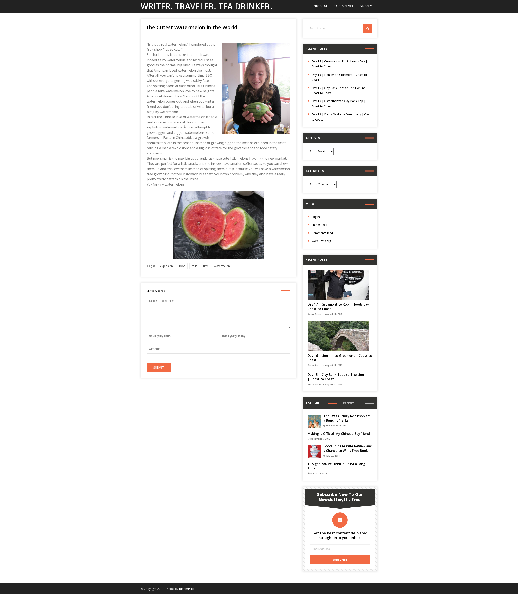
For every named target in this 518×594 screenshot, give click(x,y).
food (182, 266)
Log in (316, 217)
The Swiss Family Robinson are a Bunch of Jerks (347, 418)
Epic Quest (319, 5)
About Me (367, 5)
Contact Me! (343, 5)
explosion (166, 266)
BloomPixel (186, 589)
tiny (205, 266)
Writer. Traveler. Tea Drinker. (206, 6)
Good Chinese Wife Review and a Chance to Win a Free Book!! (347, 448)
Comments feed (322, 233)
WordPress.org (321, 241)
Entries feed (319, 225)
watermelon (222, 266)
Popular (312, 403)
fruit (194, 266)
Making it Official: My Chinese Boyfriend (339, 433)
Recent (348, 403)
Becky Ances (314, 313)
